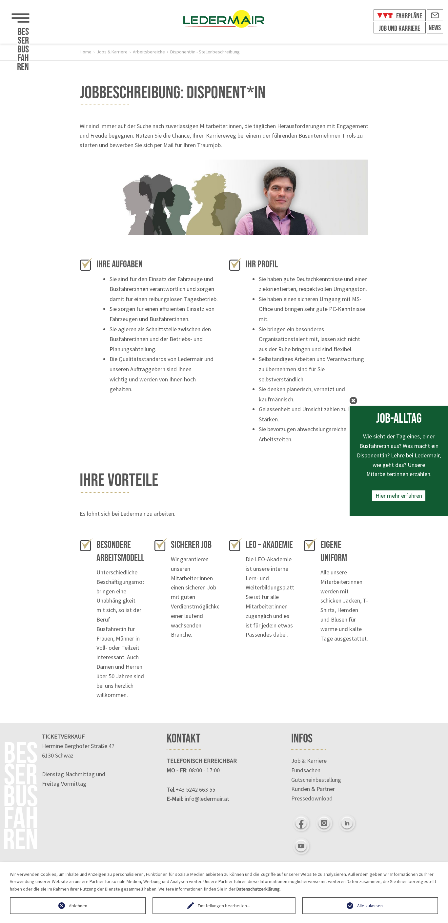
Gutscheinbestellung (316, 779)
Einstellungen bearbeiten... (224, 906)
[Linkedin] (347, 823)
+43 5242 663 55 (195, 789)
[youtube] (301, 846)
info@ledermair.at (207, 798)
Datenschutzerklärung (258, 889)
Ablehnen (78, 906)
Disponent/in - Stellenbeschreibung (205, 52)
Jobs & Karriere (112, 52)
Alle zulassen (370, 906)
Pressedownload (312, 798)
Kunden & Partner (313, 789)
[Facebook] (301, 823)
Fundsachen (305, 770)
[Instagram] (324, 823)
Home (86, 52)
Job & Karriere (309, 760)
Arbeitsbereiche (149, 52)
